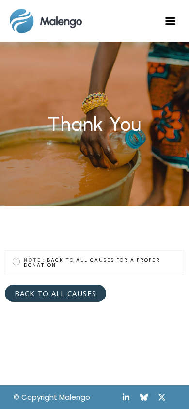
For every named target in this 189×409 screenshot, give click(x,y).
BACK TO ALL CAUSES (55, 293)
